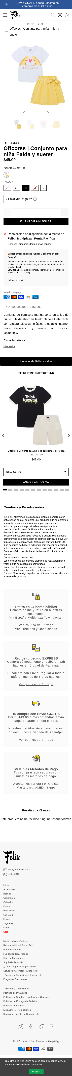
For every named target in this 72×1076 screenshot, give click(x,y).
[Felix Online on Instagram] (20, 1026)
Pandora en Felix (12, 949)
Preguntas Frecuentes (15, 979)
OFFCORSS (12, 143)
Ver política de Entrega (36, 684)
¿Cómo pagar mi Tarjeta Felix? (19, 966)
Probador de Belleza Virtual (36, 361)
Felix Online (28, 1041)
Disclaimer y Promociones (17, 1009)
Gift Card (8, 915)
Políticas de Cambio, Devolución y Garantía (26, 997)
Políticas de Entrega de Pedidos (20, 1001)
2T (7, 187)
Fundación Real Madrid (15, 953)
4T (25, 187)
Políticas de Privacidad (15, 992)
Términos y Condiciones (16, 988)
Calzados (8, 902)
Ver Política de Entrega (36, 625)
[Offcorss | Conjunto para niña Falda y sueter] (36, 75)
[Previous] (25, 112)
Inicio (31, 24)
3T (16, 187)
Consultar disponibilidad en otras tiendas (30, 244)
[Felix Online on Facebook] (30, 1026)
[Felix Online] (15, 15)
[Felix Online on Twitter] (41, 1026)
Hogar (6, 919)
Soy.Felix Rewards (13, 962)
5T (34, 187)
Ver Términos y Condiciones (36, 629)
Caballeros (9, 897)
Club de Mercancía (13, 958)
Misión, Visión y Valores (15, 941)
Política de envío (16, 280)
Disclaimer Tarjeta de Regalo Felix (21, 1014)
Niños (6, 927)
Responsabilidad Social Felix (18, 945)
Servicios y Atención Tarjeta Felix (20, 970)
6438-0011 (13, 874)
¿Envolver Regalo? (19, 199)
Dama (6, 906)
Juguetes (8, 923)
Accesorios (9, 889)
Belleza (7, 893)
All (43, 24)
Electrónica (9, 910)
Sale (5, 931)
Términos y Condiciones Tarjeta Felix (23, 975)
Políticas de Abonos (13, 1005)
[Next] (46, 112)
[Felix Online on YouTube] (51, 1026)
